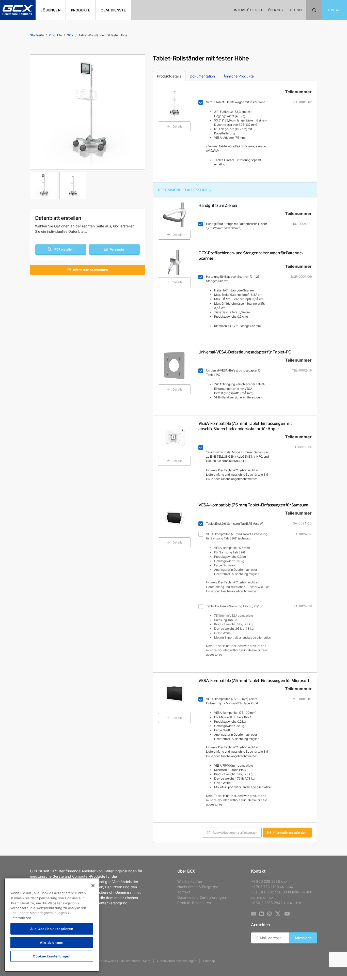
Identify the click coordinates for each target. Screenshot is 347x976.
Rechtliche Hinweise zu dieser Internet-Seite (118, 961)
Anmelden (303, 937)
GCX (70, 35)
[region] (51, 925)
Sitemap (209, 961)
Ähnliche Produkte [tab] (239, 76)
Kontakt (183, 892)
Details (177, 126)
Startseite (37, 35)
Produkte (55, 35)
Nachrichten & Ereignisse (198, 886)
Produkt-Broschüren (194, 902)
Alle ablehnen (52, 942)
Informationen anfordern (90, 270)
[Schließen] (93, 885)
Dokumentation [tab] (202, 76)
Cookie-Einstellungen (51, 956)
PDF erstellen (63, 249)
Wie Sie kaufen (189, 881)
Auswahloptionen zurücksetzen (235, 832)
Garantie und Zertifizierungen (201, 897)
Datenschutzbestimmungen (176, 961)
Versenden (117, 249)
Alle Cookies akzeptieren (51, 928)
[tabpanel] (87, 184)
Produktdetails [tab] (169, 76)
